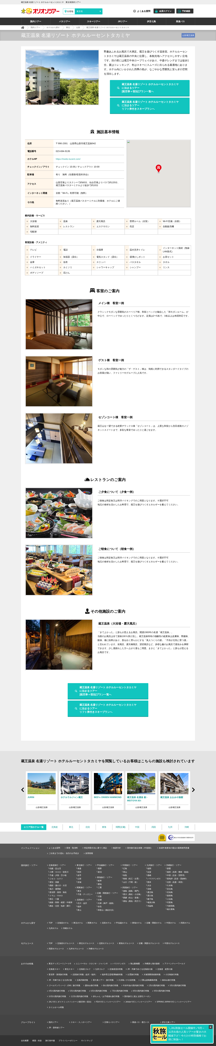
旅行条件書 (50, 1041)
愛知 (100, 884)
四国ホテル (185, 923)
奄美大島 (151, 902)
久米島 (170, 885)
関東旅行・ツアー (84, 887)
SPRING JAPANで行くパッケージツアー (174, 1002)
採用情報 (89, 853)
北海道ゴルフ (84, 969)
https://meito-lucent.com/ (68, 159)
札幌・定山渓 (55, 868)
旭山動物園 (135, 963)
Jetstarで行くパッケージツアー (138, 1002)
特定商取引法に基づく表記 (95, 848)
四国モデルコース (56, 949)
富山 (79, 910)
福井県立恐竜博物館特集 (112, 974)
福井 (79, 906)
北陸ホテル (106, 923)
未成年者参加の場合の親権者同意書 (174, 848)
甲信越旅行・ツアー (105, 865)
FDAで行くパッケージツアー (108, 1002)
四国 (153, 827)
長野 (100, 868)
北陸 (87, 827)
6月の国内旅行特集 (99, 991)
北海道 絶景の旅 (165, 969)
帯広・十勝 (54, 899)
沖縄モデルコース (96, 949)
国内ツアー (35, 21)
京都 (100, 900)
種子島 (150, 899)
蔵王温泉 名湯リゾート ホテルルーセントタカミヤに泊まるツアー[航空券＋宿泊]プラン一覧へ (150, 88)
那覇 (169, 868)
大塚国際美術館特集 (152, 974)
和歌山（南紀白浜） (106, 910)
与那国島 (171, 906)
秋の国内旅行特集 (110, 985)
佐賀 (149, 872)
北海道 (54, 827)
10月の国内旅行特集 (57, 996)
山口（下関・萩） (130, 882)
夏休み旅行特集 (91, 985)
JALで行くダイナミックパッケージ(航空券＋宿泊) (70, 1002)
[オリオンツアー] (22, 27)
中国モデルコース (172, 943)
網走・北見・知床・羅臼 (59, 906)
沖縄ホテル (67, 928)
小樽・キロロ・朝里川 (58, 872)
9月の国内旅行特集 (162, 991)
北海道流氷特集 (116, 969)
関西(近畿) (121, 827)
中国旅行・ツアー (130, 865)
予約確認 (186, 11)
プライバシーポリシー (68, 1041)
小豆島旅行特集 (172, 974)
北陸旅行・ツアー (84, 900)
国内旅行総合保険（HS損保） (140, 848)
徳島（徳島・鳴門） (131, 891)
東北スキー (69, 969)
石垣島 (170, 892)
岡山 (125, 872)
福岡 (149, 868)
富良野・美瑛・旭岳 (58, 892)
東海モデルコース (126, 943)
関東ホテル (92, 923)
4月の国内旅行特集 (57, 991)
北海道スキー (54, 969)
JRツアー (122, 21)
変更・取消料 (72, 848)
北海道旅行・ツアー (57, 865)
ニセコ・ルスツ (56, 879)
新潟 (100, 872)
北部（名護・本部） (175, 882)
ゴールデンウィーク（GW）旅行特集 (64, 985)
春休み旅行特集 (168, 980)
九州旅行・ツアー (154, 865)
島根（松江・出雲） (131, 879)
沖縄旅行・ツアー (173, 865)
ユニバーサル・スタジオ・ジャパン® (92, 963)
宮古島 (170, 889)
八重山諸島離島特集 (148, 980)
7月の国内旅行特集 (120, 991)
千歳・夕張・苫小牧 (58, 875)
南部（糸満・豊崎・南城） (178, 872)
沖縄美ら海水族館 (152, 963)
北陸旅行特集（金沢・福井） (84, 974)
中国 (137, 827)
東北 (71, 827)
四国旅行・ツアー (130, 887)
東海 (104, 827)
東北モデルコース (86, 943)
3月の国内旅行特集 (178, 985)
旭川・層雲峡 (55, 889)
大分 (149, 885)
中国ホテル (171, 923)
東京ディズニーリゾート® (60, 963)
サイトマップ (87, 1041)
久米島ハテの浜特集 (127, 980)
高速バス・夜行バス (140, 1022)
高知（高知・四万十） (132, 901)
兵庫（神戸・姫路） (106, 903)
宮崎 (149, 889)
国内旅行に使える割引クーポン (137, 996)
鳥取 (125, 875)
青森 (79, 868)
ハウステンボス (154, 879)
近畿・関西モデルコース (149, 943)
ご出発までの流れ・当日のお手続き (64, 853)
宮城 (79, 882)
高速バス (180, 21)
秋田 (79, 872)
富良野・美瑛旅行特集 (58, 974)
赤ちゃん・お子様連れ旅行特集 (106, 996)
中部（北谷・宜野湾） (176, 875)
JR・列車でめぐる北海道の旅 (140, 969)
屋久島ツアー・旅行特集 (103, 980)
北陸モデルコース (106, 943)
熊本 (149, 882)
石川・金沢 (82, 903)
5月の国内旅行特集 (78, 991)
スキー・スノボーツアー (81, 1022)
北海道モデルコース (65, 943)
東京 (79, 891)
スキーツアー (93, 21)
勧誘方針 (117, 848)
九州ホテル (53, 928)
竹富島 (170, 902)
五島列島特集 (82, 980)
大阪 (100, 896)
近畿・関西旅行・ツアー (107, 893)
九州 (170, 827)
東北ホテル (78, 923)
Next (193, 791)
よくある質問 (143, 11)
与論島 (150, 906)
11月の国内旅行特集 (79, 996)
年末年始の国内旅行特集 (133, 985)
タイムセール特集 (56, 1007)
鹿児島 (150, 892)
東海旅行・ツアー (104, 877)
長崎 (149, 875)
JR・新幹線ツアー (56, 1028)
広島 (125, 868)
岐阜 (100, 881)
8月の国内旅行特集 (141, 991)
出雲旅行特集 (133, 974)
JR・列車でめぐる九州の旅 (60, 980)
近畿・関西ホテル (154, 923)
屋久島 (150, 896)
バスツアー (64, 21)
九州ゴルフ (100, 969)
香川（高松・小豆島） (132, 894)
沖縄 (187, 827)
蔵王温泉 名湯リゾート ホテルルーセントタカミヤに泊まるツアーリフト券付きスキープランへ (150, 105)
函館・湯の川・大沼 (58, 885)
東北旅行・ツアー (84, 865)
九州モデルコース (76, 949)
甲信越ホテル (121, 923)
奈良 (100, 906)
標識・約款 (37, 1041)
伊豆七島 (151, 21)
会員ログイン (165, 11)
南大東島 (171, 909)
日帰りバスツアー (112, 1022)
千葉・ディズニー (85, 894)
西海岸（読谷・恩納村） (177, 879)
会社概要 (25, 1041)
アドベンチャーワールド (174, 963)
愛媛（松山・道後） (131, 898)
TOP (50, 923)
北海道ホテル (63, 923)
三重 (100, 887)
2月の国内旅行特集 (157, 985)
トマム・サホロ (56, 896)
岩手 (79, 875)
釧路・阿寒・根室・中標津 (60, 902)
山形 (79, 879)
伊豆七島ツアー (168, 1022)
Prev (23, 788)
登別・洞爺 (54, 882)
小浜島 (170, 899)
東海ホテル (137, 923)
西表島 (170, 896)
